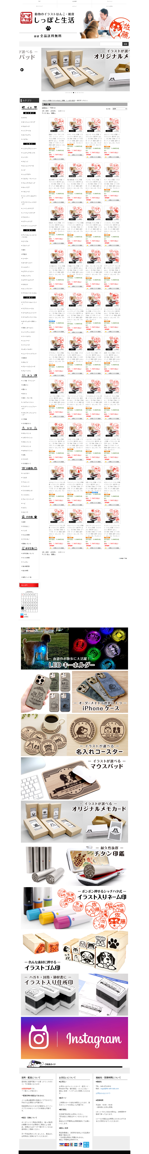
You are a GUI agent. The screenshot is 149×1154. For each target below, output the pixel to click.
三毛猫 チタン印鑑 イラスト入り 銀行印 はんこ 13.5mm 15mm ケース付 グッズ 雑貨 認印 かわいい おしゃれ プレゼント (75, 270)
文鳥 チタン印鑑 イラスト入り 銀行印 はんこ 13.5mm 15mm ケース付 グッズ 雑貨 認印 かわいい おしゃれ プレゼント (94, 487)
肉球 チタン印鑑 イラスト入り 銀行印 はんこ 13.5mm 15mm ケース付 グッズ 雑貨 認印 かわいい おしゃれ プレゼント (112, 357)
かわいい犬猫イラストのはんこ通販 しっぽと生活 (59, 100)
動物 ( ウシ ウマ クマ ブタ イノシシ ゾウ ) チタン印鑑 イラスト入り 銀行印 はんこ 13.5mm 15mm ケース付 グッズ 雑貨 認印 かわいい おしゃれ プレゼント (57, 141)
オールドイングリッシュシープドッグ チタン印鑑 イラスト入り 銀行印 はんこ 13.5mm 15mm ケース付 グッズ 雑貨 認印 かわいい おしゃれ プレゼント (75, 315)
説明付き (45, 108)
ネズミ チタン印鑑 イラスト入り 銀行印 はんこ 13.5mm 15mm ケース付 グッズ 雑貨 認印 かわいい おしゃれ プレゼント (75, 139)
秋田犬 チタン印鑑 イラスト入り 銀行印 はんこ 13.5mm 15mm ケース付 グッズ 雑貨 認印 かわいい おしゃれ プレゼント (57, 227)
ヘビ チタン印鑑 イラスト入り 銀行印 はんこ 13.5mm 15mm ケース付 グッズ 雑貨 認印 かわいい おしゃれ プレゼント (57, 400)
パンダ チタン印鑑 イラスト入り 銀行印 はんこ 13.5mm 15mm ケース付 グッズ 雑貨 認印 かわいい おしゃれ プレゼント (94, 357)
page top (123, 558)
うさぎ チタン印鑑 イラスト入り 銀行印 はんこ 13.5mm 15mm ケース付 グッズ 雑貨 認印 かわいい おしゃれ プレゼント (75, 443)
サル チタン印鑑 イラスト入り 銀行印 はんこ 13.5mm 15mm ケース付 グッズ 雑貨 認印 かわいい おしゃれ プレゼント (75, 357)
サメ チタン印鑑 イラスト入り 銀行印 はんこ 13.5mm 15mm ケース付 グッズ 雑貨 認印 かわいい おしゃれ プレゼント (112, 184)
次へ (48, 113)
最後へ (53, 113)
